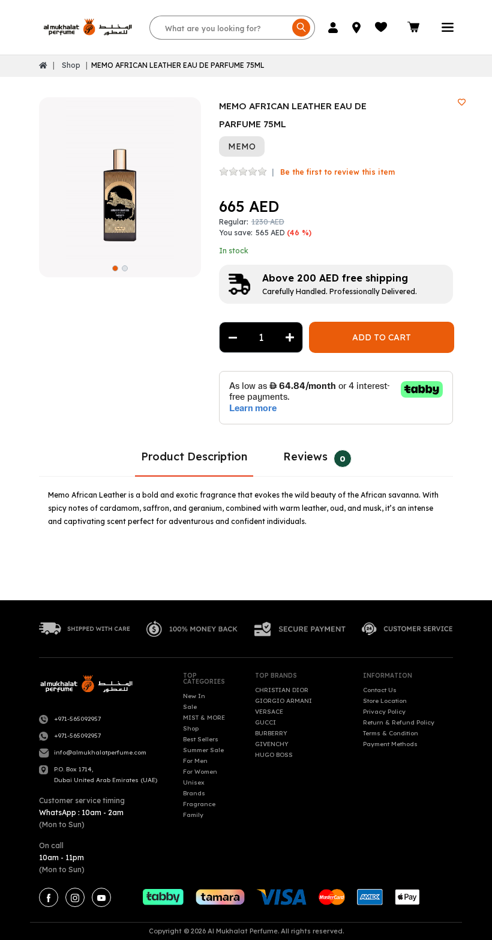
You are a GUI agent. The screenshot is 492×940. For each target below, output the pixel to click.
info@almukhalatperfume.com (100, 752)
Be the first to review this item (337, 171)
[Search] (301, 28)
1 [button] (115, 268)
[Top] (43, 65)
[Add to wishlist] (462, 102)
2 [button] (125, 268)
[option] (120, 178)
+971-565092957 (77, 719)
